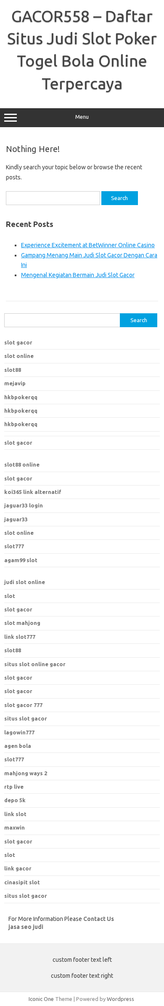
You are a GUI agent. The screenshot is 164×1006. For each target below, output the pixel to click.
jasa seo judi (25, 926)
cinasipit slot (22, 882)
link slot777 (19, 637)
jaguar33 (16, 519)
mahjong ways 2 (25, 773)
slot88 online (22, 464)
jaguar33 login (23, 505)
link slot (15, 814)
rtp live (14, 787)
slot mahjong (22, 623)
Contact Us (98, 918)
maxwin (14, 827)
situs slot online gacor (35, 664)
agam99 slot (20, 560)
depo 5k (15, 800)
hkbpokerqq (20, 397)
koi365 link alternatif (32, 492)
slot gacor (18, 342)
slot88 (12, 370)
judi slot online (24, 582)
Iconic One (41, 999)
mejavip (15, 383)
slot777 (14, 546)
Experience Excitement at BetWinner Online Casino (88, 245)
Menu (82, 117)
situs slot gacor (25, 718)
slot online (19, 356)
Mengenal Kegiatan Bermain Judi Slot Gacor (78, 275)
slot (9, 596)
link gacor (18, 868)
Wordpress (120, 999)
